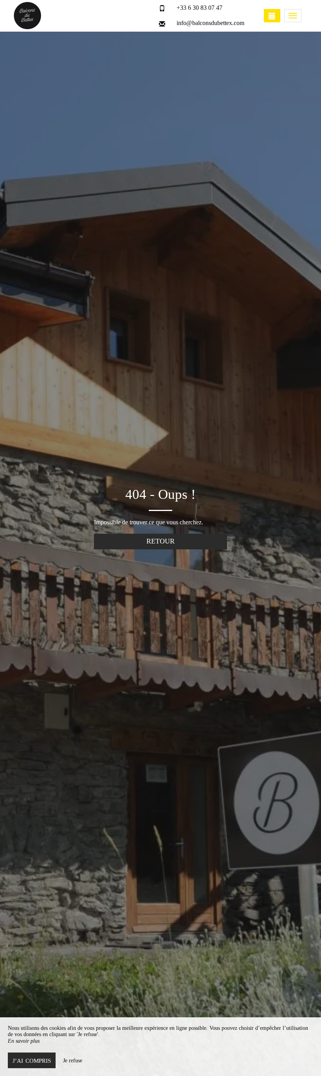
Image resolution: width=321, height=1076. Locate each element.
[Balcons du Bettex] (53, 15)
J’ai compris (32, 1060)
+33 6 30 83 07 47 (199, 7)
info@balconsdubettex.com (210, 23)
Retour (160, 541)
